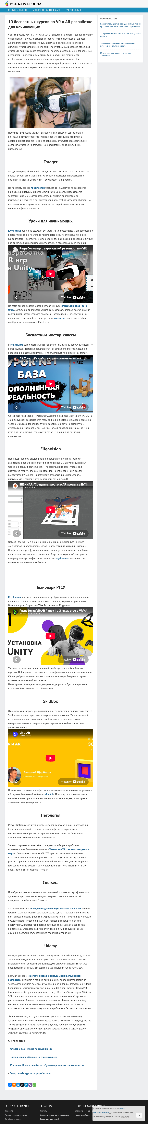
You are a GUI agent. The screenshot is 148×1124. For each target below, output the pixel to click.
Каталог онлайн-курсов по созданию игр (31, 1048)
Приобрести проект (13, 1119)
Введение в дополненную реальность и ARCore (56, 908)
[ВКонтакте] (10, 1085)
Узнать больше (74, 10)
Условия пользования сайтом (16, 1115)
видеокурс (59, 318)
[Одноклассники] (14, 1085)
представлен (38, 187)
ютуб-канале (62, 558)
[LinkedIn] (26, 1085)
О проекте (9, 1111)
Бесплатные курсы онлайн (46, 10)
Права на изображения (84, 1115)
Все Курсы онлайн (17, 10)
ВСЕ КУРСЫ (27, 3)
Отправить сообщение (84, 1111)
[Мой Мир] (18, 1085)
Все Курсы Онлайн (17, 1106)
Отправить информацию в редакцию (54, 1115)
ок (139, 1115)
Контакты (43, 1111)
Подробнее (125, 1117)
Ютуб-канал (14, 230)
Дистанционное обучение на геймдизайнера (33, 1057)
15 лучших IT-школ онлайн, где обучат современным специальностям (47, 1065)
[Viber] (30, 1085)
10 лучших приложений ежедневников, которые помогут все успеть (118, 44)
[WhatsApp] (34, 1085)
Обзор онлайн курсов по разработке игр (31, 1073)
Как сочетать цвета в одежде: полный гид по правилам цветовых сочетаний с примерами (120, 25)
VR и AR (49, 794)
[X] (22, 1085)
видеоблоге (16, 344)
